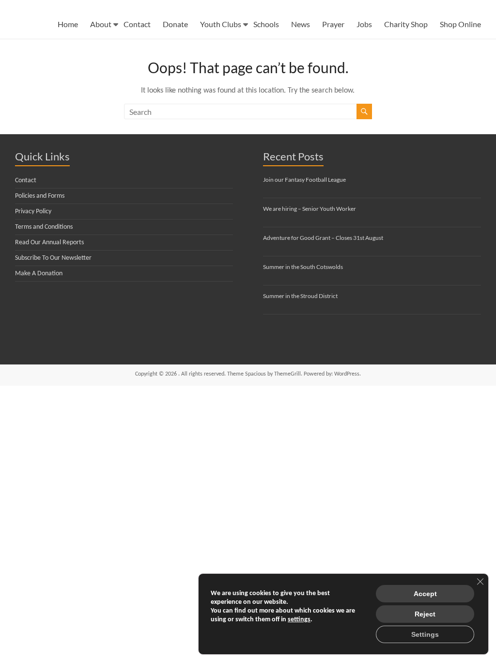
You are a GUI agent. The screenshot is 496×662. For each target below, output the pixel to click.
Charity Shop (406, 24)
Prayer (333, 24)
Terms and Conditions (44, 227)
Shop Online (460, 24)
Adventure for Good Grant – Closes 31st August (323, 237)
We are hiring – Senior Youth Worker (309, 208)
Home (68, 24)
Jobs (364, 24)
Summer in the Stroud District (300, 295)
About (100, 24)
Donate (175, 24)
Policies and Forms (39, 196)
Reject (425, 614)
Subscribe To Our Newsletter (53, 258)
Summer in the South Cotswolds (303, 266)
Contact (137, 24)
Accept (425, 594)
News (300, 24)
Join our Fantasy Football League (304, 179)
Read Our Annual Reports (49, 242)
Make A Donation (38, 273)
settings (299, 619)
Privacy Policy (33, 211)
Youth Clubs (220, 24)
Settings (425, 634)
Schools (266, 24)
